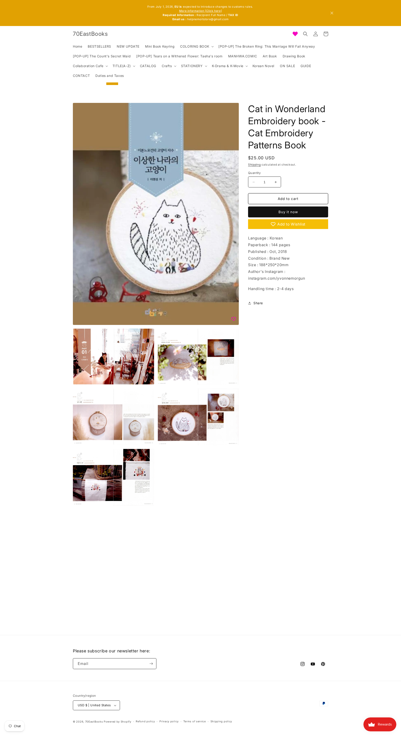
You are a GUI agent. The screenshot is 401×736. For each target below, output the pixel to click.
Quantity (254, 173)
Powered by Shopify (117, 721)
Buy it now (288, 212)
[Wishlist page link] (295, 33)
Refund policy (145, 721)
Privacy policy (169, 721)
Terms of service (194, 721)
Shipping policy (221, 721)
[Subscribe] (151, 663)
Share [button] (258, 303)
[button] (196, 46)
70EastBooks (94, 721)
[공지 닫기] (332, 13)
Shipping (254, 164)
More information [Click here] (200, 11)
